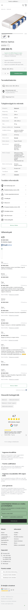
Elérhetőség (4, 544)
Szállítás (16, 532)
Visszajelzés (4, 542)
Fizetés (15, 534)
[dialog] (15, 54)
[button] (14, 1)
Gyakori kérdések (18, 541)
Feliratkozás (14, 521)
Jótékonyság (4, 534)
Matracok (9, 9)
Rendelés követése (18, 536)
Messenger (5, 563)
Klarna (15, 543)
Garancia (16, 539)
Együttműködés (5, 540)
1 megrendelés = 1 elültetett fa (5, 537)
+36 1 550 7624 (6, 555)
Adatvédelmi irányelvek (6, 598)
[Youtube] (23, 596)
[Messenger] (23, 607)
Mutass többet (14, 225)
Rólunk (2, 532)
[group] (14, 432)
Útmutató (16, 174)
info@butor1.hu (6, 561)
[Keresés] (23, 5)
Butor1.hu (3, 9)
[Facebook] (18, 596)
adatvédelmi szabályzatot (16, 516)
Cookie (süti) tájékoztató (7, 603)
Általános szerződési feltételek (8, 601)
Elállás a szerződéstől (19, 545)
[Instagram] (20, 596)
